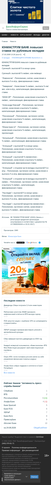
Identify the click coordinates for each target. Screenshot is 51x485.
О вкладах (6, 58)
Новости (14, 35)
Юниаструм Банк (14, 236)
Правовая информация (11, 450)
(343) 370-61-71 (8, 443)
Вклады (37, 35)
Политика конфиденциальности (24, 447)
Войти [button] (46, 28)
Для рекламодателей (30, 450)
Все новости (9, 373)
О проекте (6, 447)
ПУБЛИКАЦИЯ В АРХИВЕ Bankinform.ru (27, 58)
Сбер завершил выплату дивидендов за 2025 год (23, 339)
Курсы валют (26, 35)
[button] (3, 28)
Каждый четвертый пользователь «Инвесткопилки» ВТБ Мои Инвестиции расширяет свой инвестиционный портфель (25, 347)
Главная (5, 41)
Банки (4, 35)
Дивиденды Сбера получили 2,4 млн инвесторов (23, 305)
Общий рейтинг (40, 428)
